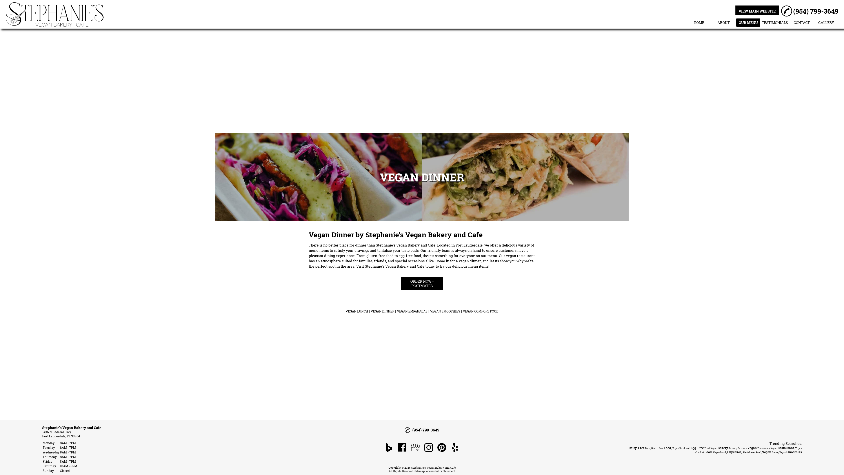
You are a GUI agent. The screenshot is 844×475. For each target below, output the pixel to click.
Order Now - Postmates (422, 283)
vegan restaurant (520, 255)
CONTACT (802, 22)
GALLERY (826, 22)
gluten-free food (380, 255)
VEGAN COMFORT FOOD (480, 311)
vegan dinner (470, 261)
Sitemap (420, 471)
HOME (699, 22)
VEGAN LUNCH (357, 311)
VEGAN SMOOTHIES (445, 311)
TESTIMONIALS (775, 22)
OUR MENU (748, 22)
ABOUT (723, 22)
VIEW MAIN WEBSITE (757, 11)
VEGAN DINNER (382, 311)
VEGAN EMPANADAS (412, 311)
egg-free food (410, 255)
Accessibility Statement (440, 471)
